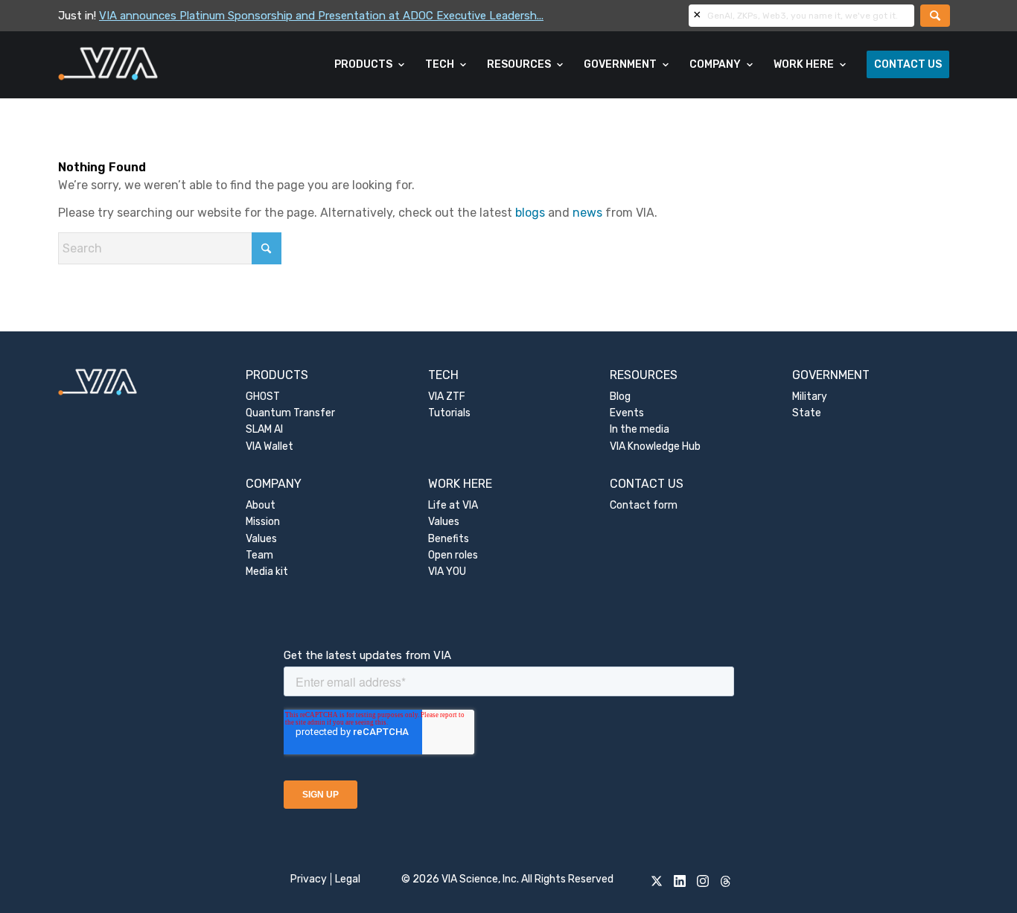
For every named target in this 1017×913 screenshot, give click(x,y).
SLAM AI (264, 429)
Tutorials (449, 413)
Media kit (267, 571)
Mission (263, 521)
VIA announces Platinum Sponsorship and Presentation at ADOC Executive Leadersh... (321, 15)
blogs (530, 213)
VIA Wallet (269, 446)
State (806, 413)
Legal (347, 879)
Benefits (448, 538)
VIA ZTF (446, 396)
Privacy (308, 879)
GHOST (263, 396)
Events (627, 413)
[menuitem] (370, 64)
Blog (620, 396)
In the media (639, 429)
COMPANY (274, 484)
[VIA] (157, 64)
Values (261, 538)
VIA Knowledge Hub (655, 446)
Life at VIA (453, 505)
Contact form (644, 505)
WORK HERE (460, 484)
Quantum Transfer (290, 413)
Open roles (453, 555)
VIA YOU (447, 571)
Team (259, 555)
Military (809, 396)
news (587, 213)
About (260, 505)
